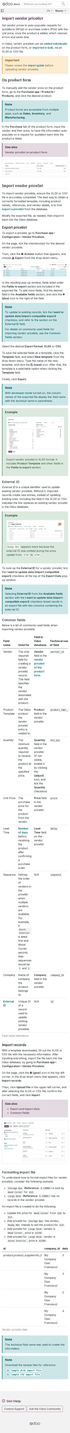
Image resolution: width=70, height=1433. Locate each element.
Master (59, 10)
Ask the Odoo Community (45, 1408)
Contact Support (14, 1408)
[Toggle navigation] (2, 10)
